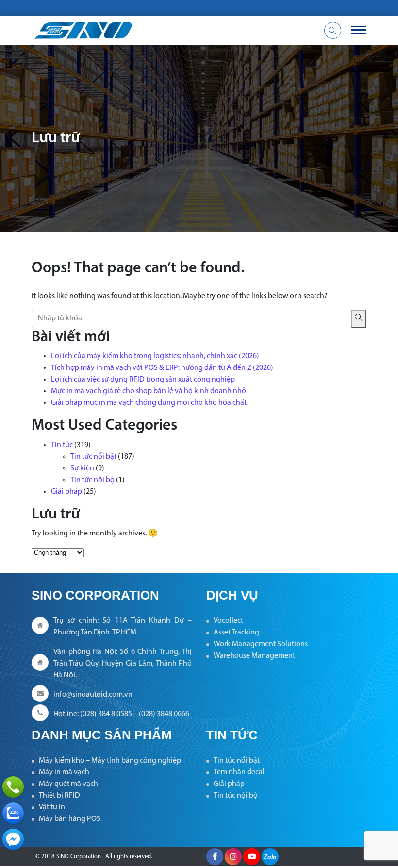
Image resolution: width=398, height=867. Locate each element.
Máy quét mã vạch (68, 784)
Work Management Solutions (261, 644)
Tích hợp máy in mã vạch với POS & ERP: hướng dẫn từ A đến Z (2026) (162, 368)
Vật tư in (52, 807)
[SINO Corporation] (141, 30)
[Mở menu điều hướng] (358, 30)
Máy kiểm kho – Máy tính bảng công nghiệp (110, 761)
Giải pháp (66, 492)
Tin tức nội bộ (92, 480)
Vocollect (228, 621)
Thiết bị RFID (59, 796)
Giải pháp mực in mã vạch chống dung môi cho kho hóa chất (149, 403)
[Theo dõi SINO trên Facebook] (214, 856)
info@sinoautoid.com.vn (93, 695)
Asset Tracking (236, 632)
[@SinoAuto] (13, 839)
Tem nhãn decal (239, 772)
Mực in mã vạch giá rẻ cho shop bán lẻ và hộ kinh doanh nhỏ (148, 391)
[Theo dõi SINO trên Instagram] (233, 856)
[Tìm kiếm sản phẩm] (332, 30)
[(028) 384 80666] (13, 787)
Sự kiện (82, 468)
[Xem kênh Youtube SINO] (251, 856)
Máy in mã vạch (64, 772)
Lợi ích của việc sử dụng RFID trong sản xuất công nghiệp (143, 379)
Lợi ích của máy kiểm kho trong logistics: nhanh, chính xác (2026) (155, 356)
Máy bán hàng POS (69, 819)
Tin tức (62, 445)
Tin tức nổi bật (93, 457)
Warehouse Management (254, 656)
